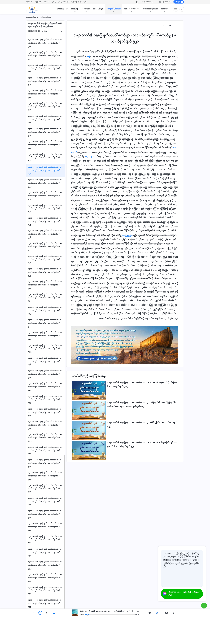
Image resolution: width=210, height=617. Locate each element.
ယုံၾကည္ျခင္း (127, 235)
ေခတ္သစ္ (165, 9)
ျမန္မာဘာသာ (166, 2)
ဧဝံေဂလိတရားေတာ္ (132, 9)
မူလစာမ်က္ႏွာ (62, 9)
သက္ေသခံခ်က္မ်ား (150, 9)
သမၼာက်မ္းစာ (90, 156)
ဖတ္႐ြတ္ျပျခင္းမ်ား (114, 9)
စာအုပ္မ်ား (75, 9)
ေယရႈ (88, 56)
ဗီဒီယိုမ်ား (86, 9)
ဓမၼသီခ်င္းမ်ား (98, 9)
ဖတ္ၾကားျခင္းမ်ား (46, 17)
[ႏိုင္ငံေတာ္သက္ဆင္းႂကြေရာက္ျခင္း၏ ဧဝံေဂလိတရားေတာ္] (33, 9)
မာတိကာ (76, 25)
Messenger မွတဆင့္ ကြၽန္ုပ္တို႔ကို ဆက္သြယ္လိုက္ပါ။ (184, 594)
